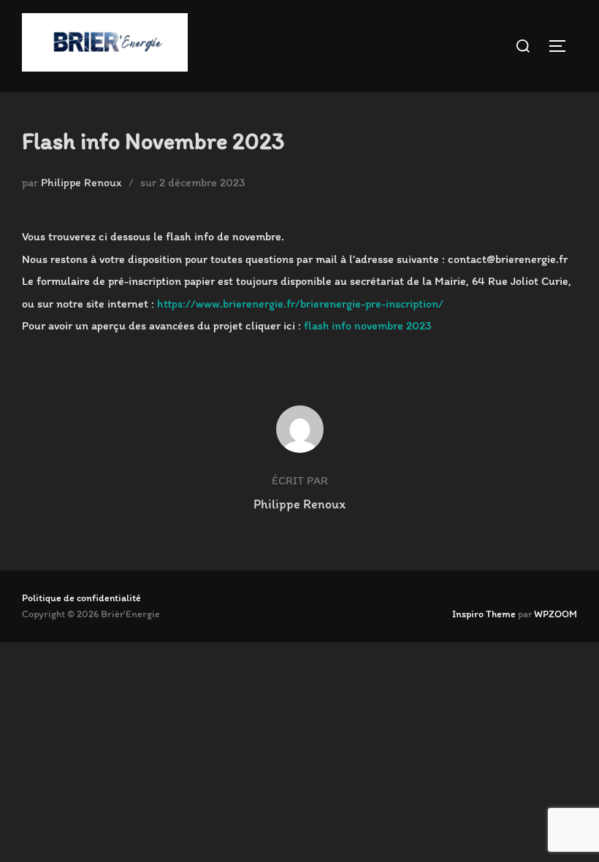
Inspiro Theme (484, 614)
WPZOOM (555, 614)
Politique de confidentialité (81, 598)
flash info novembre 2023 (368, 325)
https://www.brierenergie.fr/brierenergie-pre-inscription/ (300, 303)
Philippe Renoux (81, 182)
